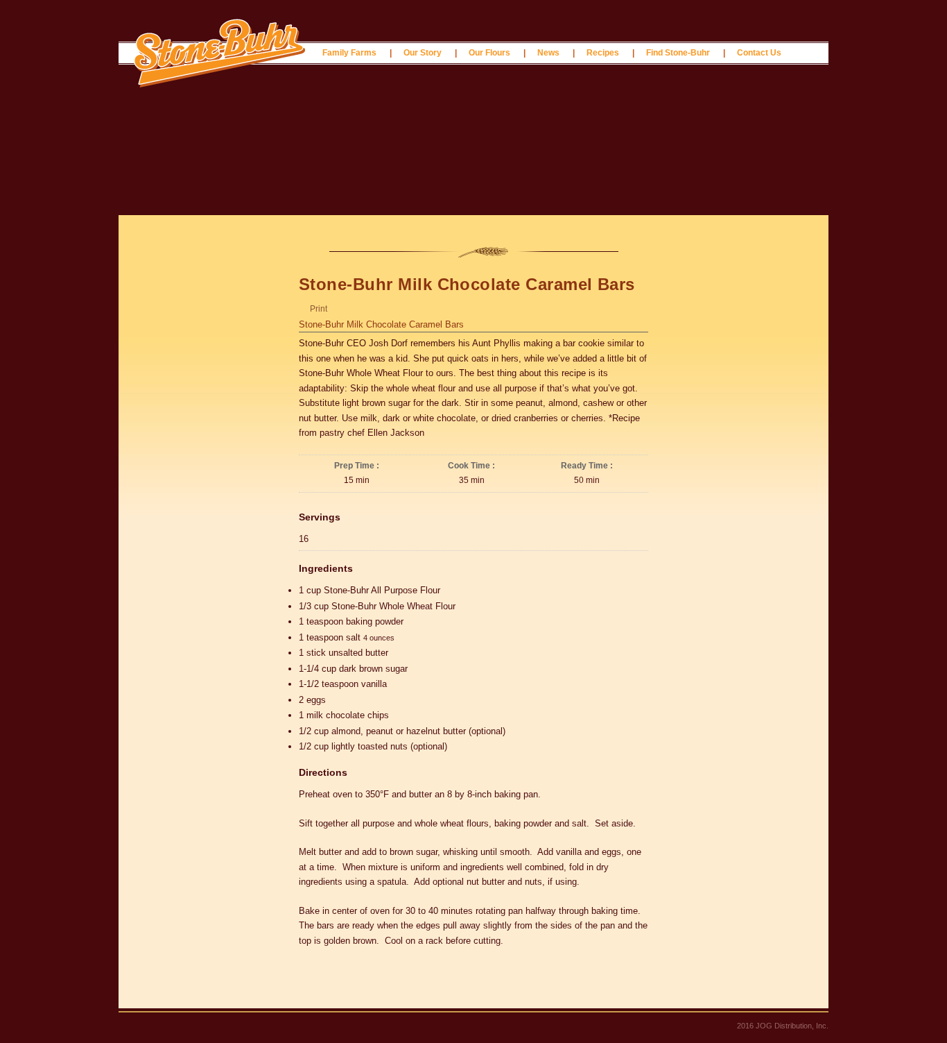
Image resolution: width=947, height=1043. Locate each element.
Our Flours (489, 53)
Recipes (603, 53)
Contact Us (759, 53)
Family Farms (349, 53)
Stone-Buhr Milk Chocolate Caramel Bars (381, 324)
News (548, 53)
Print (318, 309)
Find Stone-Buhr (678, 53)
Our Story (422, 53)
